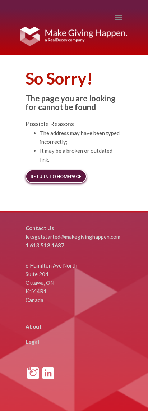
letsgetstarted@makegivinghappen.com (73, 236)
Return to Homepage (56, 176)
